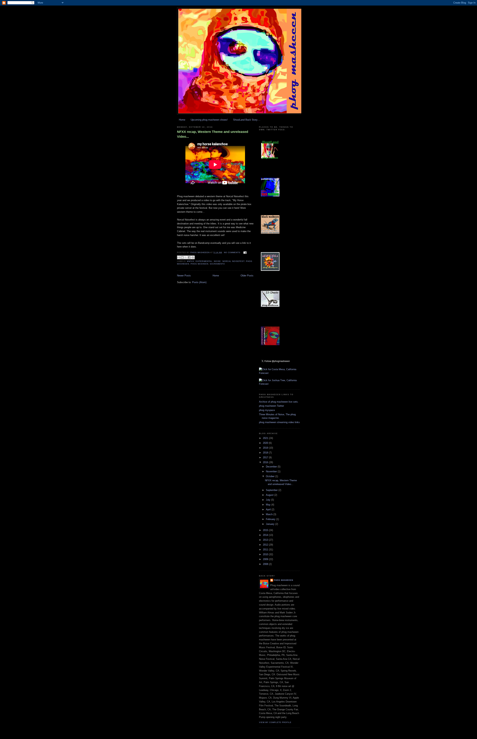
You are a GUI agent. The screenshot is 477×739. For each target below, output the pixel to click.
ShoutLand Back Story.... (246, 119)
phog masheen (199, 264)
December (272, 466)
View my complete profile (275, 722)
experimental (204, 261)
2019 (266, 447)
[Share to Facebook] (189, 257)
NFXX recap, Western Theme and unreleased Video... (212, 134)
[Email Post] (244, 252)
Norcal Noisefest (233, 261)
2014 (266, 535)
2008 (266, 564)
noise (217, 261)
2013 (266, 539)
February (271, 519)
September (272, 490)
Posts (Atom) (199, 282)
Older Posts (247, 275)
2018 (266, 452)
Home (182, 119)
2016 (266, 462)
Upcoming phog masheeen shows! (209, 119)
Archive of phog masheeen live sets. (278, 401)
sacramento (217, 264)
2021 (266, 438)
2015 (266, 530)
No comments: (233, 252)
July (268, 499)
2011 (266, 549)
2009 (266, 559)
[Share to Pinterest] (193, 257)
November (272, 471)
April (268, 509)
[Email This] (179, 257)
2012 (266, 544)
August (270, 495)
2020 (266, 443)
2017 (266, 457)
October (270, 476)
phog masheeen (283, 580)
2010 (266, 554)
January (270, 524)
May (268, 504)
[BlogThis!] (182, 257)
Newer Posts (184, 275)
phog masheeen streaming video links (279, 422)
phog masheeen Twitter (271, 405)
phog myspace (267, 410)
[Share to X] (186, 257)
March (269, 514)
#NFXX (190, 261)
